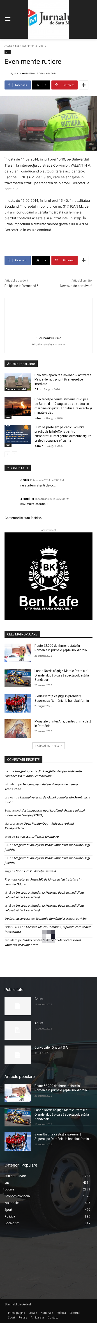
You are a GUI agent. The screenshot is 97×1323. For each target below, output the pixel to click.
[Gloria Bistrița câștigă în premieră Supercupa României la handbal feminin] (18, 703)
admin (39, 418)
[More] (83, 84)
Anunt (39, 999)
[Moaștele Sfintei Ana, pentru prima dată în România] (18, 728)
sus (17, 46)
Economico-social (16, 389)
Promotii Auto (14, 879)
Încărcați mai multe (47, 745)
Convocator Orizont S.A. (52, 1047)
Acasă (8, 46)
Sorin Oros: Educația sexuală (36, 871)
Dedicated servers (17, 919)
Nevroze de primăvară (76, 286)
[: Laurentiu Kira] (7, 73)
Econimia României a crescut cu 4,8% (60, 919)
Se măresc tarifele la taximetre (37, 837)
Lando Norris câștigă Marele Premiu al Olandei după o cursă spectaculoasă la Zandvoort (62, 675)
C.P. (37, 389)
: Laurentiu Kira (24, 73)
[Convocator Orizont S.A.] (18, 1055)
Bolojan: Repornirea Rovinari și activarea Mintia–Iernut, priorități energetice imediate (63, 379)
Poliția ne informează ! (21, 286)
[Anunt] (18, 1006)
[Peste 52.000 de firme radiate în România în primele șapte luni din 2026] (18, 653)
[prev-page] (7, 454)
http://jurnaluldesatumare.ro (48, 344)
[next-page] (14, 454)
